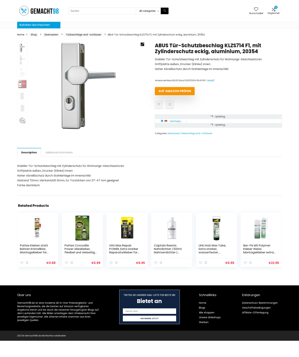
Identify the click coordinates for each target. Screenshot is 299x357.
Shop (34, 34)
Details (210, 80)
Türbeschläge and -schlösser (83, 34)
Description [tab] (29, 152)
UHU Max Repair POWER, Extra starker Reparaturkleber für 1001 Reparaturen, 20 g (125, 250)
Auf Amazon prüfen (174, 91)
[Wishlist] (256, 9)
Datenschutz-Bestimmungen (260, 303)
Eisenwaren (51, 34)
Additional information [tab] (59, 152)
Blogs (202, 307)
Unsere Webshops (210, 317)
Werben (204, 322)
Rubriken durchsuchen (34, 25)
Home (20, 34)
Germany (175, 121)
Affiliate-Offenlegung (255, 312)
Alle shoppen (206, 312)
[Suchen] (165, 11)
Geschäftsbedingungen (256, 307)
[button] (142, 44)
